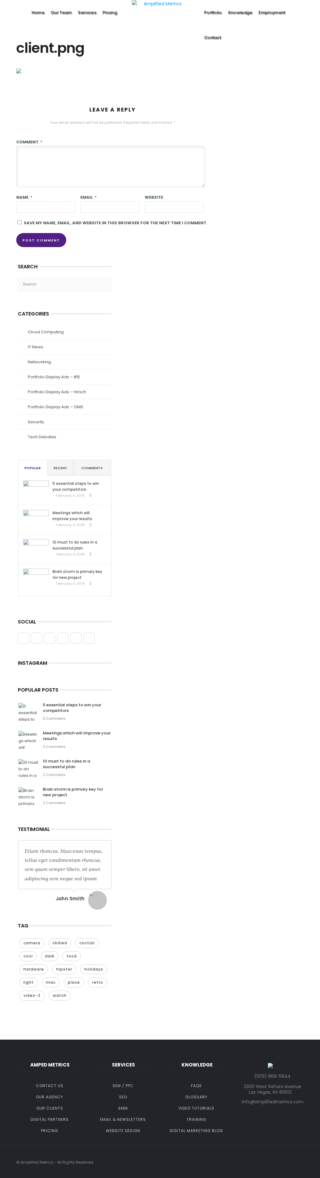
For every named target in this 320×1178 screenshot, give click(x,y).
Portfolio (213, 12)
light (28, 982)
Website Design (123, 1130)
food (72, 956)
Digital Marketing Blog (196, 1130)
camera (31, 943)
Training (196, 1119)
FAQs (196, 1085)
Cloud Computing (46, 332)
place (74, 982)
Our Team (61, 12)
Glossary (196, 1097)
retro (97, 982)
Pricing (109, 12)
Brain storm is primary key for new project (77, 574)
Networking (39, 362)
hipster (64, 969)
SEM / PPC (122, 1085)
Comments (91, 467)
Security (36, 422)
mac (51, 982)
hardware (33, 969)
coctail (87, 943)
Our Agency (49, 1097)
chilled (59, 943)
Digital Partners (50, 1119)
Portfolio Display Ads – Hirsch (57, 392)
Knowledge (240, 12)
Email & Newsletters (123, 1119)
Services (87, 12)
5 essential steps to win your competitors (75, 486)
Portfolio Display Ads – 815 (54, 377)
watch (60, 995)
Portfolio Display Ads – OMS (55, 407)
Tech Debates (42, 437)
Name (24, 197)
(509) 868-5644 (272, 1076)
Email (88, 197)
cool (28, 956)
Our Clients (49, 1108)
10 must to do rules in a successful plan (74, 545)
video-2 (32, 995)
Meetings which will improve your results (72, 515)
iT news (35, 347)
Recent (60, 467)
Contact (212, 37)
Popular (32, 467)
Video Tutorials (196, 1108)
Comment (29, 142)
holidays (93, 969)
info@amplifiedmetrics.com (272, 1102)
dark (49, 956)
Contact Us (49, 1085)
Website (154, 197)
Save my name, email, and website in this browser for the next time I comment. (116, 223)
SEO (123, 1097)
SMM (123, 1108)
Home (38, 12)
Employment (271, 12)
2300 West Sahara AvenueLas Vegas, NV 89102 (272, 1089)
